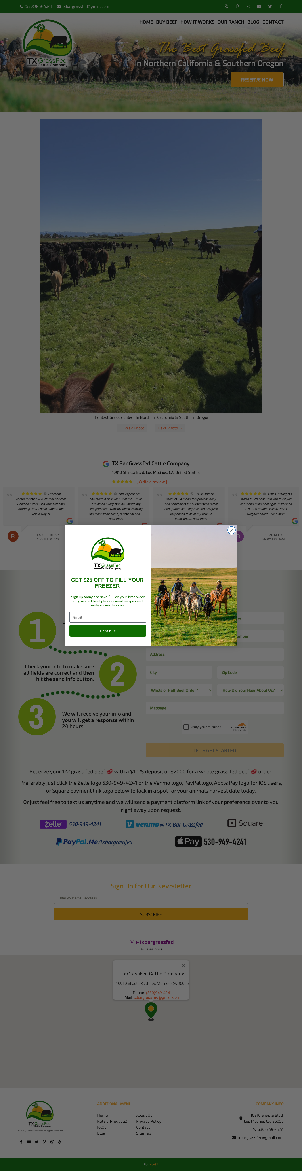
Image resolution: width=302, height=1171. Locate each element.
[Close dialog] (231, 530)
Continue (108, 630)
